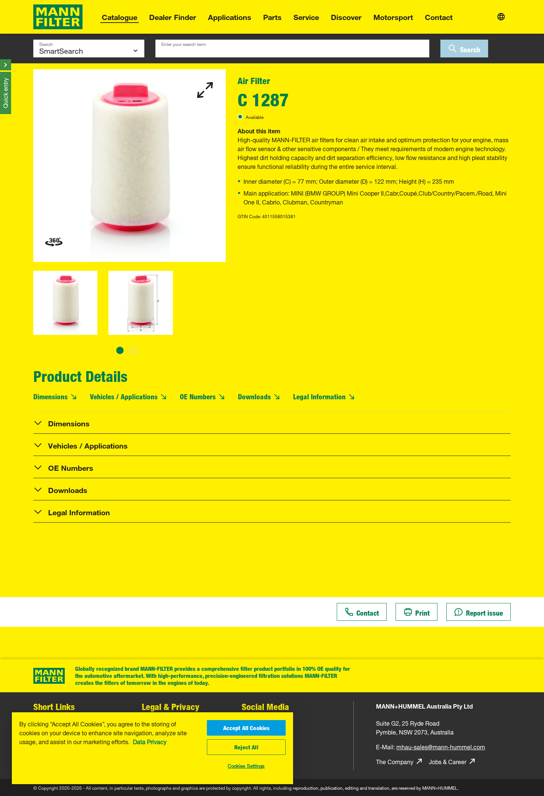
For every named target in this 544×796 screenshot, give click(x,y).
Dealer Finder (172, 16)
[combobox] (292, 48)
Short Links (54, 706)
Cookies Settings (246, 765)
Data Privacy (150, 741)
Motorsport (393, 16)
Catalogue (119, 16)
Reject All (246, 747)
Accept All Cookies (246, 728)
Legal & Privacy (170, 706)
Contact (439, 16)
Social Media (265, 706)
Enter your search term (183, 43)
